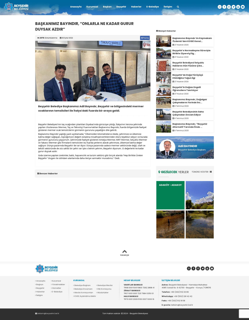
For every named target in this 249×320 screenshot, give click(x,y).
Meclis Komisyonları (83, 292)
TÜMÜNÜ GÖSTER (200, 171)
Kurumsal (92, 6)
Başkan (107, 6)
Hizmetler (56, 288)
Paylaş (146, 38)
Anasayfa (76, 6)
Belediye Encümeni (83, 289)
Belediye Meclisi (105, 285)
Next (155, 71)
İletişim (168, 6)
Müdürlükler (103, 292)
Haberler (136, 6)
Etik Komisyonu (104, 289)
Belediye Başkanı (82, 285)
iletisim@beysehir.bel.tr (48, 313)
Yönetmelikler (58, 284)
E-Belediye (152, 6)
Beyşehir (121, 6)
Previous (31, 71)
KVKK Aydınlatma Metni (85, 296)
